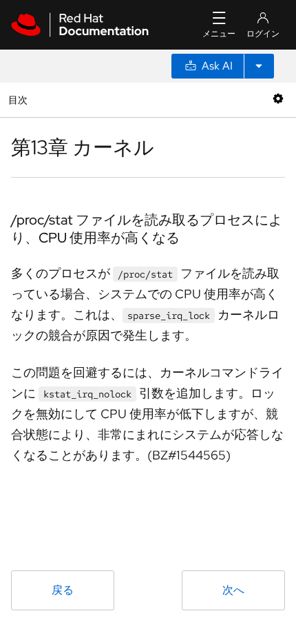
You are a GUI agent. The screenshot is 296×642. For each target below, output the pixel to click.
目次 (20, 99)
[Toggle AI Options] (259, 66)
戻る (63, 590)
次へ (233, 590)
